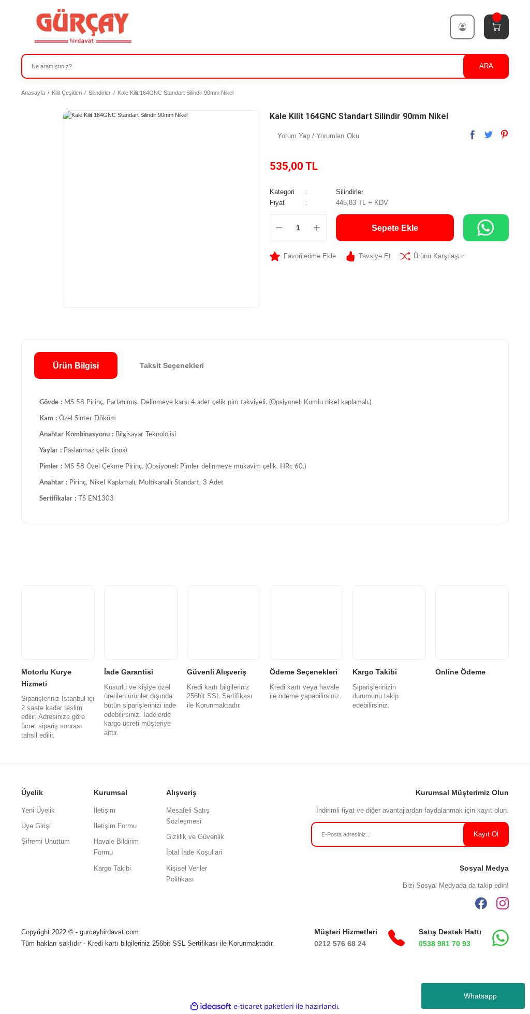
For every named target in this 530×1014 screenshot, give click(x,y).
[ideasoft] (210, 1006)
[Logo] (82, 26)
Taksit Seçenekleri (172, 365)
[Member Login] (462, 27)
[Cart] (496, 27)
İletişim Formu (115, 826)
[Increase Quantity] (317, 228)
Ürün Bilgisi (76, 365)
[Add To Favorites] (303, 256)
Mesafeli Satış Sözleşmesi (188, 815)
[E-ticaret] (263, 1006)
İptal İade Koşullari (194, 852)
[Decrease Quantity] (279, 228)
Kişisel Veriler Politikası (186, 873)
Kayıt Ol (486, 834)
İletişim (104, 810)
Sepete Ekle (395, 227)
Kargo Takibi (112, 868)
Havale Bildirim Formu (116, 846)
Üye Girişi (36, 826)
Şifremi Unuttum (45, 841)
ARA (486, 66)
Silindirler (349, 192)
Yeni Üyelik (38, 810)
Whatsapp (480, 996)
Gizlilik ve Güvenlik (195, 837)
